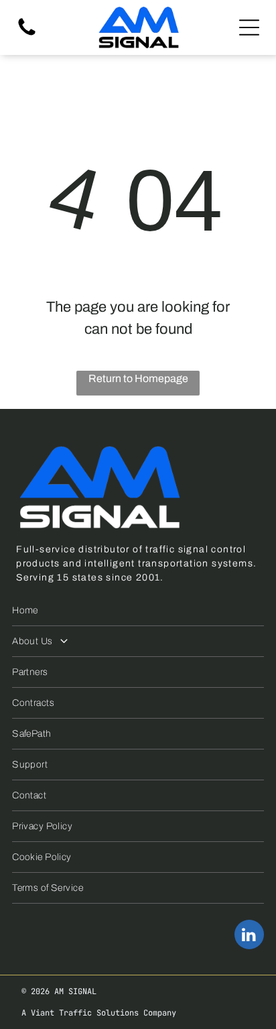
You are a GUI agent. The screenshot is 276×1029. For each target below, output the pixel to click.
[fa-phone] (27, 34)
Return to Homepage (138, 378)
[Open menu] (249, 27)
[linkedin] (249, 936)
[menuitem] (138, 610)
